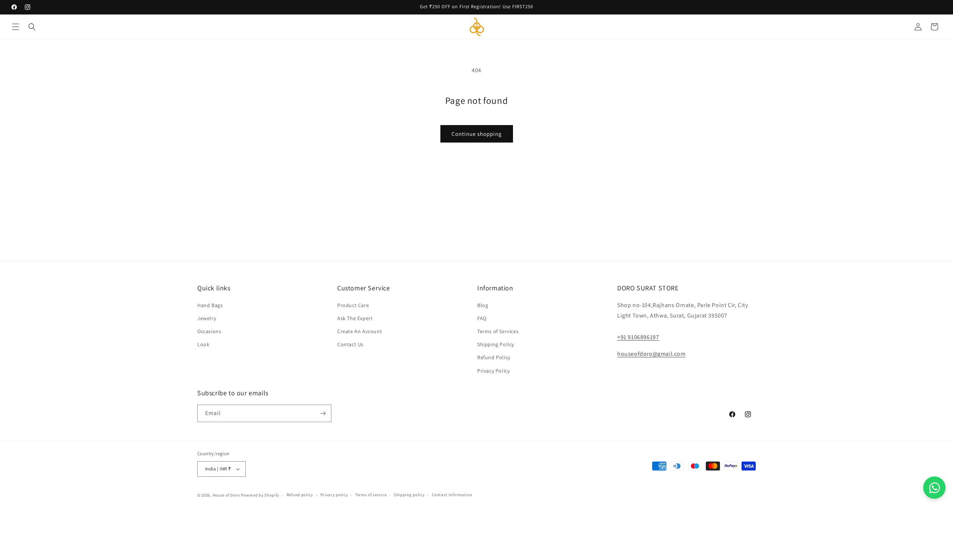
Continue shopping (477, 133)
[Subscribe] (323, 413)
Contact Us (350, 344)
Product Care (353, 305)
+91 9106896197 (638, 337)
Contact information (452, 494)
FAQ (482, 318)
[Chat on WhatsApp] (934, 487)
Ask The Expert (355, 318)
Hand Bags (210, 305)
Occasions (209, 331)
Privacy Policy (493, 370)
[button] (15, 27)
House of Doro (226, 495)
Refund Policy (493, 357)
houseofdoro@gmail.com (651, 354)
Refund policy (300, 494)
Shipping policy (409, 494)
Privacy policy (334, 494)
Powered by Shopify (260, 495)
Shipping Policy (495, 344)
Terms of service (370, 494)
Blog (482, 305)
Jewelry (206, 318)
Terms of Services (498, 331)
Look (203, 344)
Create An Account (359, 331)
